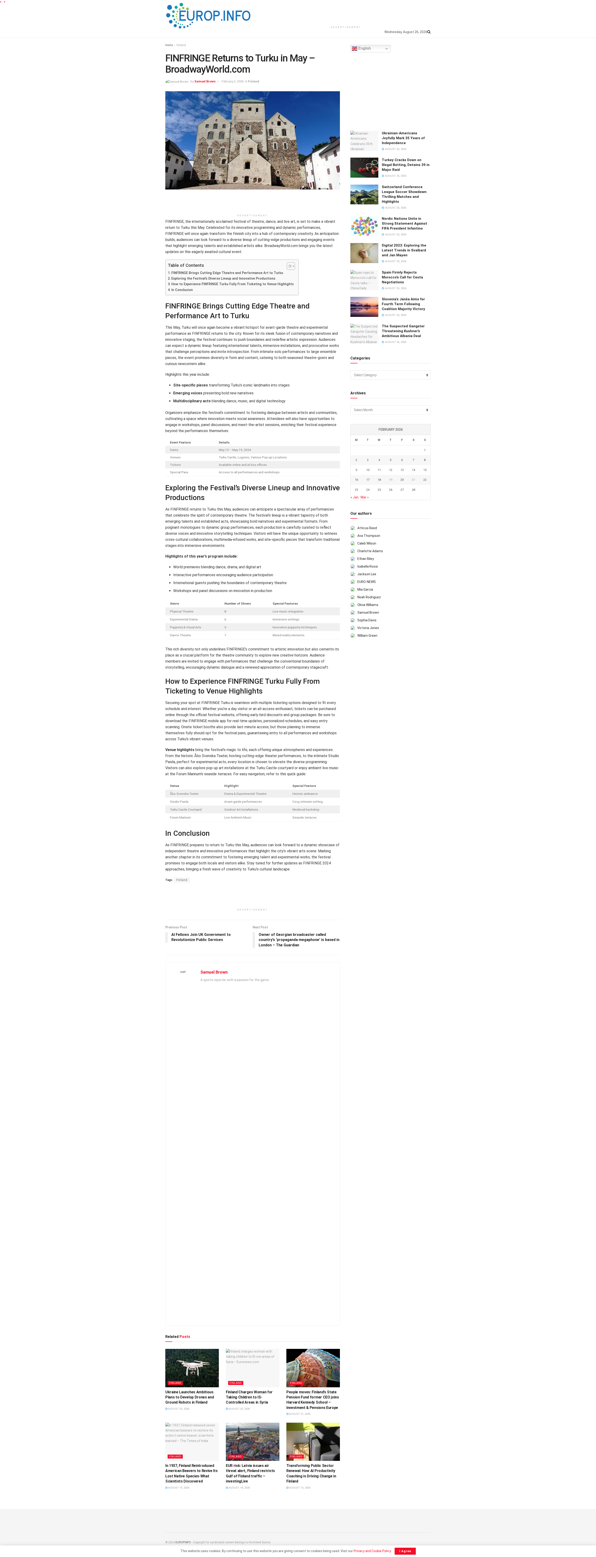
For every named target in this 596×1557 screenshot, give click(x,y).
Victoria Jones (368, 628)
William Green (367, 635)
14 (413, 470)
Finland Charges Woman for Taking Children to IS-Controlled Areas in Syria (249, 1397)
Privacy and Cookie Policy (372, 1551)
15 (425, 470)
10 (367, 470)
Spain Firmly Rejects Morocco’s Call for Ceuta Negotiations (402, 277)
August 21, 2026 (299, 1413)
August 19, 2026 (178, 1487)
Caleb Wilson (366, 543)
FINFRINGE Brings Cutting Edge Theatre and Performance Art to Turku (227, 273)
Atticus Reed (367, 528)
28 (413, 489)
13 (402, 470)
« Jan (355, 497)
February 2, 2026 (233, 81)
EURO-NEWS (366, 582)
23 (356, 489)
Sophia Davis (366, 620)
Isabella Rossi (367, 566)
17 (367, 479)
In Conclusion (182, 290)
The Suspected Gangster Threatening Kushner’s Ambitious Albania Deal (403, 331)
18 (379, 479)
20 (402, 479)
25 (379, 489)
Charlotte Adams (370, 551)
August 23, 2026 (239, 1408)
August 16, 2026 (299, 1487)
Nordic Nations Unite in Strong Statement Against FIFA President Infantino (404, 223)
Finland (181, 45)
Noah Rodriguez (369, 597)
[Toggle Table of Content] (288, 266)
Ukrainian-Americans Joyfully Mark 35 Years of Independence (403, 138)
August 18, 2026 (239, 1487)
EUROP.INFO (183, 1542)
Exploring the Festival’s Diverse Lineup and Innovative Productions (223, 279)
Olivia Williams (367, 605)
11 (379, 470)
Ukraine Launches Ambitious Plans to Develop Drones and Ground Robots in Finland (189, 1397)
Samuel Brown (205, 81)
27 (402, 489)
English (364, 49)
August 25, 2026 (178, 1408)
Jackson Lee (366, 574)
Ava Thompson (368, 536)
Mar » (365, 497)
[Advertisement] (346, 11)
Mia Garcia (365, 589)
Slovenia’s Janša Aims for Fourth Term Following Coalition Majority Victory (403, 304)
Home (169, 45)
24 (367, 489)
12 (390, 470)
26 (390, 489)
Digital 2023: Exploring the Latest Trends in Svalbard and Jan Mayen (404, 250)
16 (356, 479)
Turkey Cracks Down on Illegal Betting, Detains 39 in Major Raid (406, 165)
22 (425, 479)
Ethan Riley (365, 559)
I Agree (405, 1551)
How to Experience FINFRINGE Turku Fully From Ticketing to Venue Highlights (232, 284)
